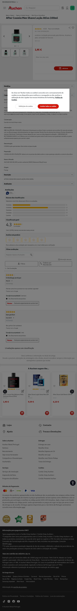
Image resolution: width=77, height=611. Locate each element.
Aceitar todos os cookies (48, 106)
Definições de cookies (26, 106)
